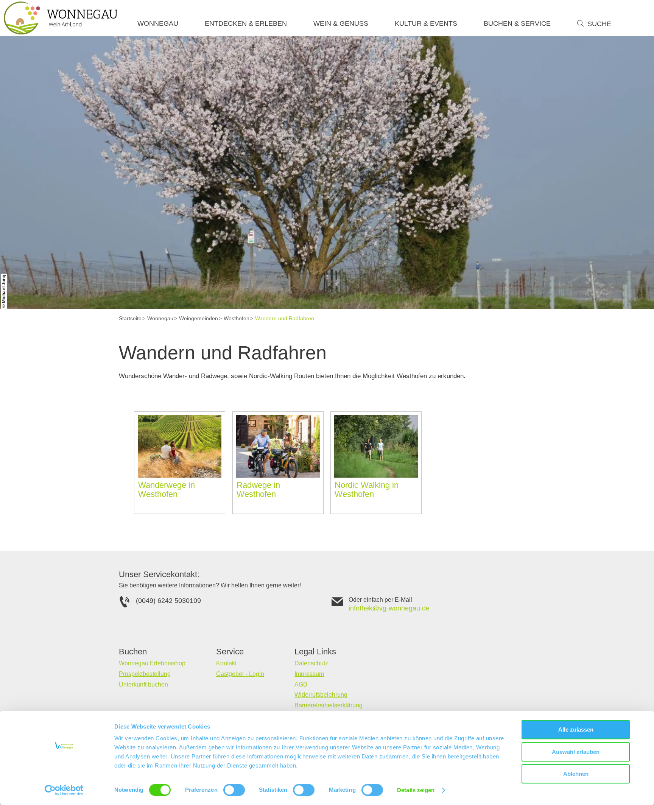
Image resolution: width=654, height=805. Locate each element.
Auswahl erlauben (576, 752)
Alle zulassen (575, 729)
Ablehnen (576, 774)
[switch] (234, 790)
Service (230, 651)
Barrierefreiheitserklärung (328, 705)
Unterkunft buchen (143, 684)
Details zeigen (415, 790)
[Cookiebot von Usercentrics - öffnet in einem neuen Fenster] (64, 790)
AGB (300, 684)
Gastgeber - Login (240, 674)
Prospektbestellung (145, 674)
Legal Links (315, 651)
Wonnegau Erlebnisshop (152, 663)
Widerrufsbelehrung (320, 694)
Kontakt (226, 663)
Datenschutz (311, 663)
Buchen (133, 651)
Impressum (309, 674)
